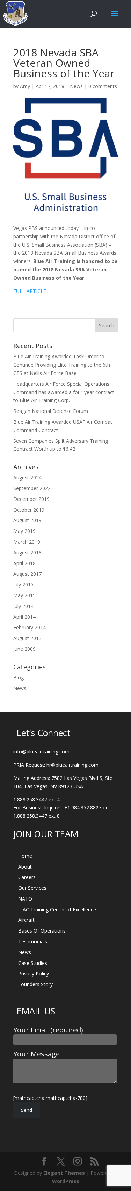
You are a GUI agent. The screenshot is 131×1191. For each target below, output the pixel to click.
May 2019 (24, 531)
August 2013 (27, 638)
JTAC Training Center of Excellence (57, 909)
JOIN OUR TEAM (45, 834)
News (76, 86)
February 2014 (29, 627)
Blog (18, 677)
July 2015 (23, 584)
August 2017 (27, 573)
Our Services (32, 888)
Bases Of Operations (42, 930)
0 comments (102, 86)
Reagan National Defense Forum (50, 411)
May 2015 (24, 595)
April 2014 (24, 617)
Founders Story (35, 984)
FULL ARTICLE (29, 291)
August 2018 (27, 552)
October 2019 (28, 509)
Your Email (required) (48, 1029)
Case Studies (32, 963)
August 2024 (27, 477)
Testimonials (32, 941)
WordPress (65, 1181)
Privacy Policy (33, 973)
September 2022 (32, 488)
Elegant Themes (64, 1172)
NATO (25, 898)
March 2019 (26, 541)
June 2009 (24, 649)
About (25, 866)
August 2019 (27, 520)
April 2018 (24, 563)
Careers (27, 877)
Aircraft (26, 920)
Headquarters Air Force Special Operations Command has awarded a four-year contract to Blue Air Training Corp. (63, 392)
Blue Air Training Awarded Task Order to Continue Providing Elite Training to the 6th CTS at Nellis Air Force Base (61, 364)
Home (25, 856)
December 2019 (31, 499)
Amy (25, 86)
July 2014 (23, 606)
